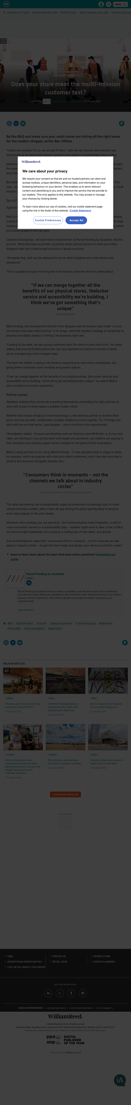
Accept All (76, 220)
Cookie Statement (80, 210)
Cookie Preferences (48, 220)
